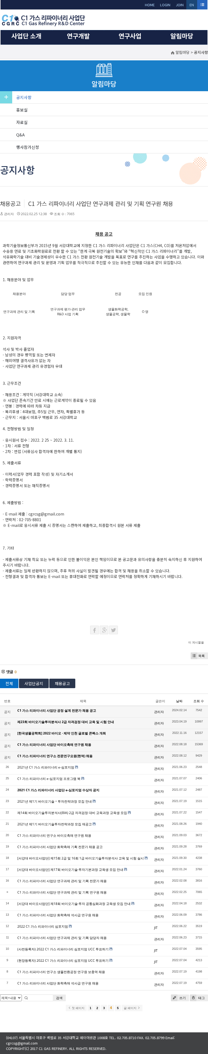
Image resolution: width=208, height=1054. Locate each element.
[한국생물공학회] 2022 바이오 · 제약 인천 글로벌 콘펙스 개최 (61, 733)
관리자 (9, 214)
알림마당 (181, 35)
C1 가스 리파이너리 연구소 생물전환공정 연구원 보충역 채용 (61, 972)
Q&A (20, 134)
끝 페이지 (130, 1008)
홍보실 (22, 110)
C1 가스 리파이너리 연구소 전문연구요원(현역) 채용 (55, 756)
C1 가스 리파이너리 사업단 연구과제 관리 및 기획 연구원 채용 (100, 203)
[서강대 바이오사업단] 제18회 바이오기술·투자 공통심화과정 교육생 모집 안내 (74, 903)
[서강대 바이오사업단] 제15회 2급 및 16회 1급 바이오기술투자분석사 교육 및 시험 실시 (80, 858)
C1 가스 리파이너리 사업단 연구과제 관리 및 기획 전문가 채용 (62, 881)
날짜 (179, 701)
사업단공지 (33, 683)
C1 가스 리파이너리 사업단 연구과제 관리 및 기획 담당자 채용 (62, 937)
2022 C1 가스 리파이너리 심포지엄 (42, 926)
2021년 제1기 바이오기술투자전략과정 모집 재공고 (54, 824)
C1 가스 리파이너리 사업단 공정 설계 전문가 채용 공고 (56, 710)
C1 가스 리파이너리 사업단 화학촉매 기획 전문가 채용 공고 (60, 847)
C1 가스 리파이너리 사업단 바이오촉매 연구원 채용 (54, 744)
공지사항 (23, 97)
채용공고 (10, 203)
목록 (201, 656)
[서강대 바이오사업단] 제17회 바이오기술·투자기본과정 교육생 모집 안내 (70, 869)
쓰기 (182, 998)
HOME (150, 4)
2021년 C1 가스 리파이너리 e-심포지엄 (45, 767)
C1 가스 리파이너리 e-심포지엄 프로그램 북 (48, 778)
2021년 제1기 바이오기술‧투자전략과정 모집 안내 (54, 801)
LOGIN (165, 4)
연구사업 (130, 35)
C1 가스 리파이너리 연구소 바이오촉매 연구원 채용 (54, 835)
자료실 (22, 122)
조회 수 (198, 701)
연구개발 (78, 35)
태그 (201, 998)
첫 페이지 (77, 1008)
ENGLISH (191, 5)
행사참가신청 (27, 147)
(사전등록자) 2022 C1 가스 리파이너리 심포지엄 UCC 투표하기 (63, 949)
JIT (156, 927)
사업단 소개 (26, 35)
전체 (9, 683)
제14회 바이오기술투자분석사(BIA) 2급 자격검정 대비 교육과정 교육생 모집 (72, 812)
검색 (59, 998)
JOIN (180, 4)
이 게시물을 (196, 642)
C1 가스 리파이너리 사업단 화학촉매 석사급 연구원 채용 (58, 915)
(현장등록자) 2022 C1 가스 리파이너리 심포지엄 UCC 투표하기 (63, 960)
